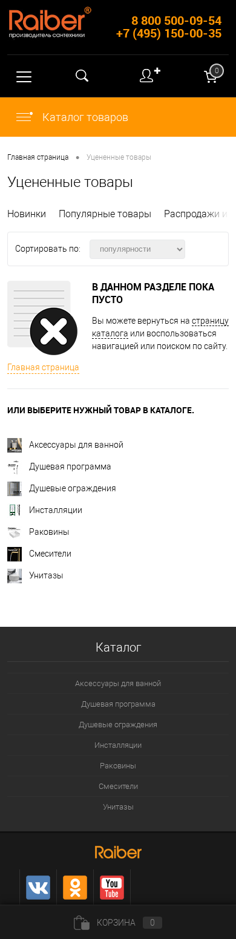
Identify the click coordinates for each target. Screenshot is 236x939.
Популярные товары (105, 214)
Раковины (49, 532)
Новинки (26, 214)
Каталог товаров (84, 117)
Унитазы (46, 575)
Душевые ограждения (72, 488)
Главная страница (43, 367)
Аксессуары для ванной (76, 445)
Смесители (50, 553)
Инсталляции (55, 510)
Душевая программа (70, 466)
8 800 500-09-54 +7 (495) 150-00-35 (168, 26)
